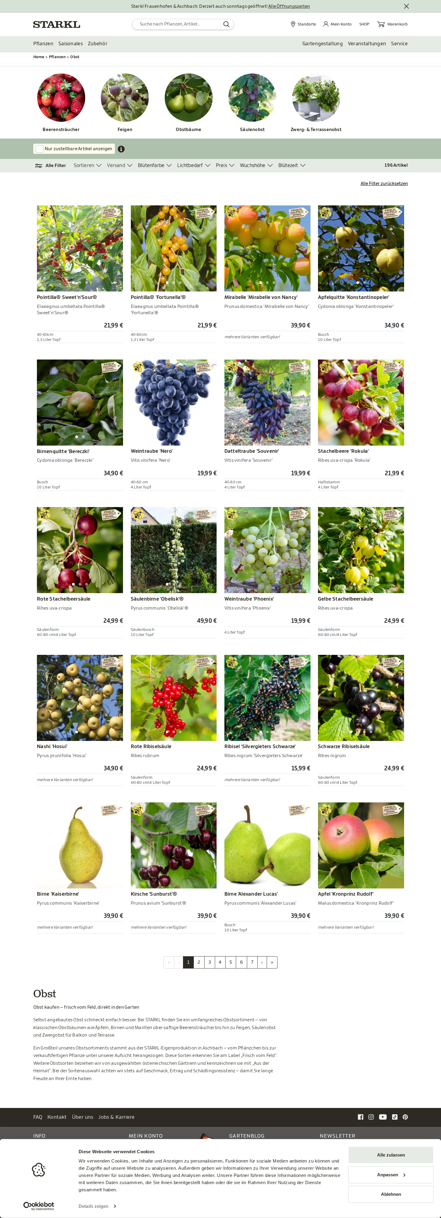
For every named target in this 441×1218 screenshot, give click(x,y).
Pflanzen (43, 43)
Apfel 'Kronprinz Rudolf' (346, 894)
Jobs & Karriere (116, 1117)
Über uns (83, 1117)
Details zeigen (93, 1206)
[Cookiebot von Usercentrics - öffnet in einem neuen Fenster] (39, 1206)
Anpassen (387, 1174)
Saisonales (70, 43)
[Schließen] (407, 6)
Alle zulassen (391, 1154)
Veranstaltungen (367, 43)
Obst (74, 57)
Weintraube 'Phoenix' (249, 599)
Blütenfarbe (151, 165)
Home (38, 57)
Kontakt (57, 1117)
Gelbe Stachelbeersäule (346, 599)
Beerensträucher (61, 129)
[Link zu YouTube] (383, 1116)
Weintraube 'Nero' (152, 451)
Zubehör (97, 43)
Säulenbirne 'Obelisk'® (157, 599)
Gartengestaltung (322, 43)
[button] (53, 166)
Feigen (125, 129)
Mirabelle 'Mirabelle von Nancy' (261, 297)
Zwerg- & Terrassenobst (316, 129)
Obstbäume (188, 129)
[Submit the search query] (226, 24)
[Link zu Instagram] (371, 1116)
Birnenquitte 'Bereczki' (63, 451)
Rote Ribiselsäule (151, 746)
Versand (116, 165)
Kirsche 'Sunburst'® (154, 894)
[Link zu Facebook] (360, 1116)
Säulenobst (252, 129)
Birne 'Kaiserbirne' (58, 894)
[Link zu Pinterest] (405, 1116)
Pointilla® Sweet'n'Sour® (67, 297)
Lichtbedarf (190, 165)
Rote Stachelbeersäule (63, 599)
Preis (221, 165)
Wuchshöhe (253, 165)
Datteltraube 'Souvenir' (251, 451)
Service (399, 43)
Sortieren (84, 165)
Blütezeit (288, 165)
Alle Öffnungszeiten (289, 6)
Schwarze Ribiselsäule (344, 746)
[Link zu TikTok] (395, 1116)
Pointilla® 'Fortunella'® (158, 297)
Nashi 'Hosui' (52, 746)
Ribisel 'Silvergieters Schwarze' (260, 746)
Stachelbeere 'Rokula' (343, 451)
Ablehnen (391, 1194)
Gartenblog (247, 1136)
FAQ (38, 1117)
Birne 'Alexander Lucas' (251, 894)
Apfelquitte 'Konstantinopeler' (353, 297)
